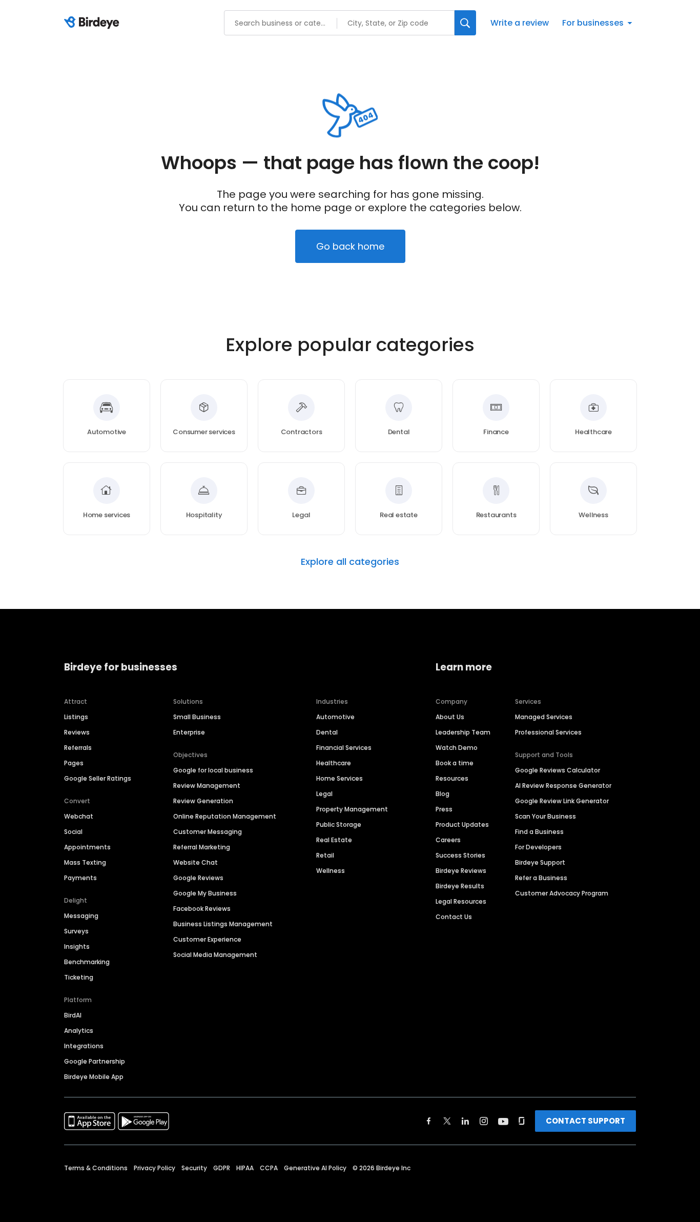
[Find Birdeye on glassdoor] (522, 1121)
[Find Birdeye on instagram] (484, 1121)
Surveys (76, 931)
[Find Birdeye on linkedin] (465, 1121)
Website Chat (195, 862)
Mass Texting (85, 862)
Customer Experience (207, 939)
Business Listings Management (223, 924)
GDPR (221, 1168)
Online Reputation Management (224, 816)
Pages (74, 763)
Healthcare (333, 763)
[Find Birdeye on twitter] (447, 1121)
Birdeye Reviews (461, 870)
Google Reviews (198, 877)
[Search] (465, 22)
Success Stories (460, 855)
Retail (325, 855)
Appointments (87, 847)
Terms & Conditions (96, 1168)
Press (444, 809)
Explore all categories (350, 562)
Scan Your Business (545, 816)
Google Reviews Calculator (557, 770)
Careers (448, 840)
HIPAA (245, 1168)
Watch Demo (457, 747)
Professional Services (548, 732)
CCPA (269, 1168)
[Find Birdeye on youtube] (503, 1121)
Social (73, 831)
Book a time (454, 763)
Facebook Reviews (202, 908)
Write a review (519, 23)
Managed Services (543, 716)
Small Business (197, 716)
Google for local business (213, 770)
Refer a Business (541, 877)
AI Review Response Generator (563, 785)
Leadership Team (463, 732)
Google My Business (205, 893)
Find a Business (539, 831)
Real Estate (334, 840)
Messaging (81, 915)
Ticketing (78, 977)
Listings (76, 716)
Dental (327, 732)
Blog (442, 793)
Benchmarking (87, 962)
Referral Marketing (201, 847)
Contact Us (454, 916)
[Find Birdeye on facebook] (429, 1121)
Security (194, 1168)
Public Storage (338, 824)
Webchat (78, 816)
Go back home (350, 246)
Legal (324, 793)
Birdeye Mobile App (93, 1076)
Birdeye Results (460, 886)
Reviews (77, 732)
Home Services (339, 778)
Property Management (352, 809)
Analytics (78, 1030)
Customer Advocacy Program (561, 893)
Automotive (335, 716)
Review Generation (203, 801)
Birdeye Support (540, 862)
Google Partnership (94, 1061)
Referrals (78, 747)
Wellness (330, 870)
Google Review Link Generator (562, 801)
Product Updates (462, 824)
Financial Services (344, 747)
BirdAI (72, 1015)
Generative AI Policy (315, 1168)
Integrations (84, 1046)
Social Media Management (215, 954)
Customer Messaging (207, 831)
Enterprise (189, 732)
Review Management (206, 785)
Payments (80, 877)
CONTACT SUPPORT (585, 1120)
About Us (450, 716)
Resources (452, 778)
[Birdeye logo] (93, 23)
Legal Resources (461, 901)
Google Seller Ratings (97, 778)
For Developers (538, 847)
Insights (77, 946)
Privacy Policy (154, 1168)
